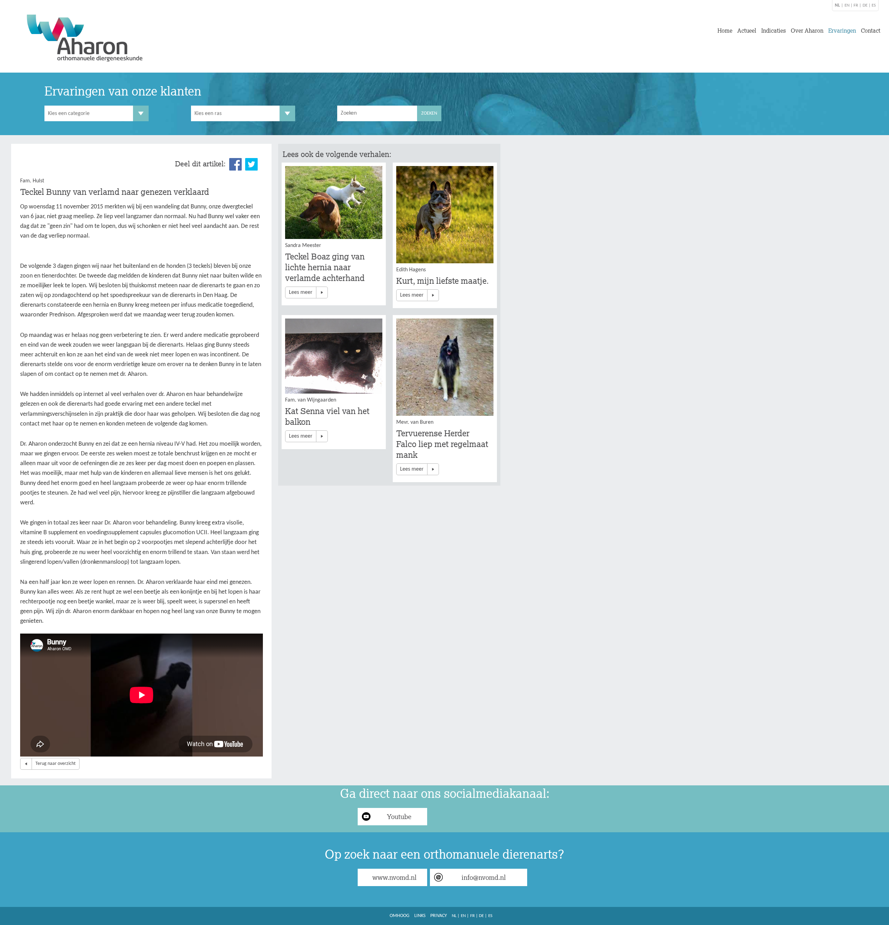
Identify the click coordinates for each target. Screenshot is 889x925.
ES (874, 5)
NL (454, 916)
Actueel (746, 30)
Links (419, 915)
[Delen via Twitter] (251, 164)
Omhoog (399, 915)
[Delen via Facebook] (235, 164)
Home (724, 30)
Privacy (438, 915)
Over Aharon (807, 30)
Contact (870, 30)
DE (865, 5)
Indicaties (773, 30)
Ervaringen (842, 30)
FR (856, 5)
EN (847, 5)
